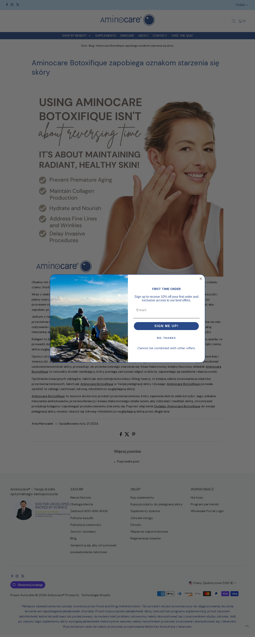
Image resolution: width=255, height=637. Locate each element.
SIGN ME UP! (166, 326)
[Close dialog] (200, 278)
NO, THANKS (166, 338)
